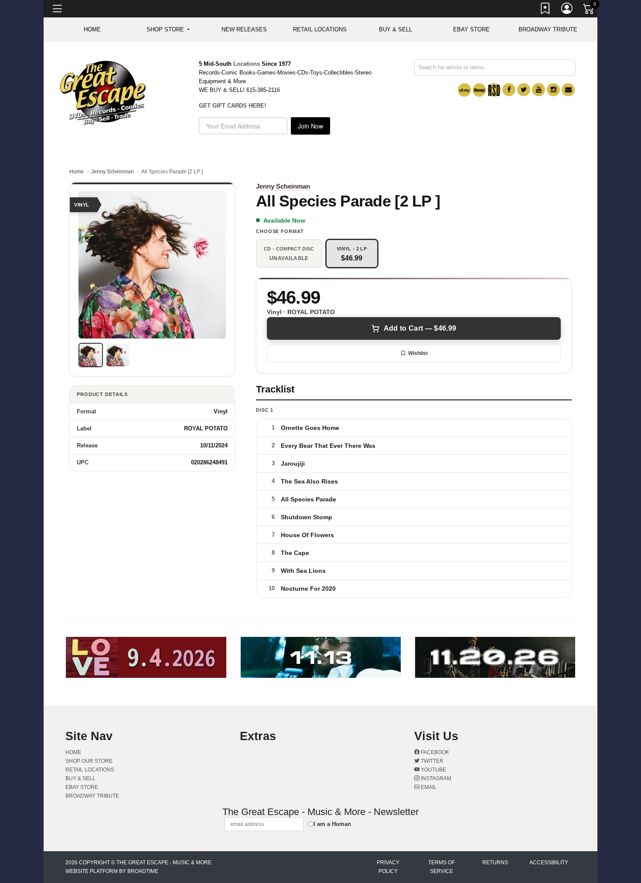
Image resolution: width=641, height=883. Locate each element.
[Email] (568, 89)
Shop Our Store (89, 761)
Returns (495, 862)
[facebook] (508, 89)
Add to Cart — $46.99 (420, 328)
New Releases (244, 29)
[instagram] (553, 89)
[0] (589, 10)
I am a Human (332, 824)
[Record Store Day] (494, 90)
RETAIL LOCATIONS (320, 29)
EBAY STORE (471, 29)
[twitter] (523, 89)
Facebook (434, 752)
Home (76, 172)
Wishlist (418, 353)
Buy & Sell (395, 29)
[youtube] (538, 89)
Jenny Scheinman (112, 172)
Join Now (310, 126)
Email (427, 787)
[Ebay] (464, 90)
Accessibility (548, 862)
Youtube (432, 770)
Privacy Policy (388, 866)
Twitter (431, 761)
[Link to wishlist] (545, 10)
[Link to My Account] (567, 10)
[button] (168, 29)
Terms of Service (441, 866)
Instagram (435, 778)
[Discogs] (479, 90)
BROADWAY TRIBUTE (547, 29)
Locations (246, 64)
